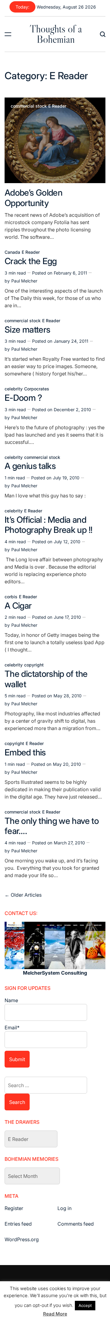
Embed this (25, 752)
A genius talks (30, 466)
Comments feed (75, 1224)
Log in (64, 1208)
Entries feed (18, 1224)
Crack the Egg (31, 261)
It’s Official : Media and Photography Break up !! (48, 525)
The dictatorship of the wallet (46, 679)
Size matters (27, 329)
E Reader (57, 106)
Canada (12, 252)
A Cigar (18, 605)
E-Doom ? (23, 398)
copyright (34, 664)
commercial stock (29, 106)
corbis (11, 596)
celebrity (14, 388)
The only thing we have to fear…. (52, 826)
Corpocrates (36, 388)
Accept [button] (85, 1305)
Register (14, 1208)
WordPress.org (22, 1239)
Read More (55, 1314)
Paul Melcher (24, 280)
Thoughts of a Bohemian (56, 34)
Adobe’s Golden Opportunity (33, 197)
